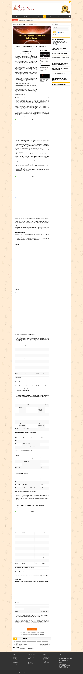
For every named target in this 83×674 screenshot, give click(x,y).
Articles (44, 16)
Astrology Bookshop (25, 2)
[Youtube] (63, 2)
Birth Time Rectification (32, 655)
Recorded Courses (46, 657)
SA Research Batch (31, 661)
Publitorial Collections (32, 659)
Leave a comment (42, 48)
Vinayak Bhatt (17, 48)
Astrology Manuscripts (50, 16)
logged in (25, 648)
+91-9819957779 (65, 660)
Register (54, 34)
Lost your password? (57, 35)
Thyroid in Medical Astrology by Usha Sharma (21, 644)
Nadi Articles (15, 657)
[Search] (70, 2)
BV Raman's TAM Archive (32, 657)
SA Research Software (32, 654)
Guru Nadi (14, 658)
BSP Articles (15, 654)
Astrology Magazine (19, 16)
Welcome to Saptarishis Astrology (14, 16)
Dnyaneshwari (15, 661)
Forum (42, 2)
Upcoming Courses (32, 2)
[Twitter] (62, 2)
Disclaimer (33, 672)
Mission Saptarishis (39, 16)
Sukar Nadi (15, 655)
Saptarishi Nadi (15, 659)
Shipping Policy (46, 662)
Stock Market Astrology (32, 663)
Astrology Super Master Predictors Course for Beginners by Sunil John (30, 20)
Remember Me (61, 32)
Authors (31, 48)
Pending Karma (30, 662)
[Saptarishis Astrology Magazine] (23, 8)
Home (15, 24)
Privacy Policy (45, 661)
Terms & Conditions (46, 659)
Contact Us (38, 2)
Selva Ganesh (35, 48)
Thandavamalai (15, 662)
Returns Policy (45, 658)
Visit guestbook (55, 44)
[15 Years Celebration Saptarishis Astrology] (65, 9)
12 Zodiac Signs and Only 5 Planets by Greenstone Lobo (43, 644)
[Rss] (59, 2)
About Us (25, 16)
